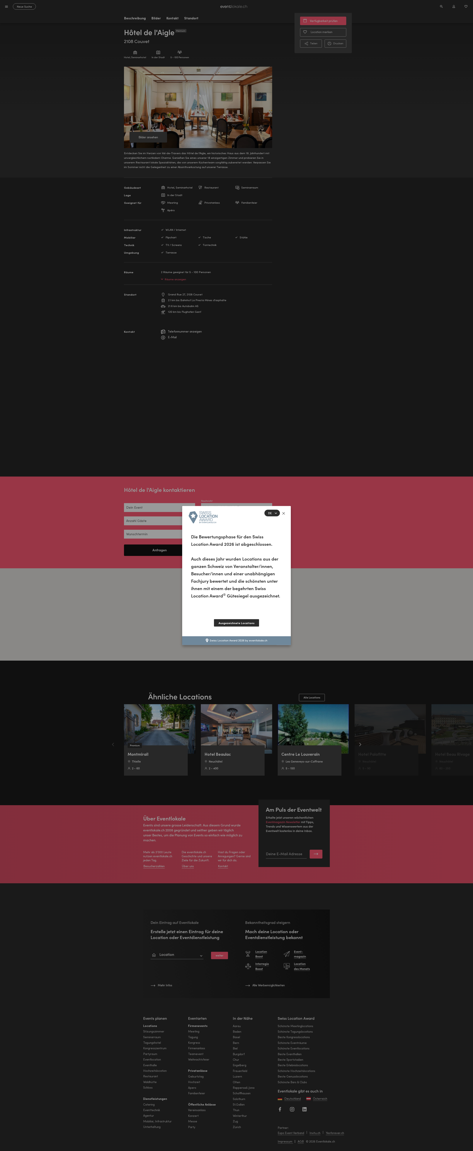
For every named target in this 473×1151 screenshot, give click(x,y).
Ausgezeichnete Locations (236, 623)
